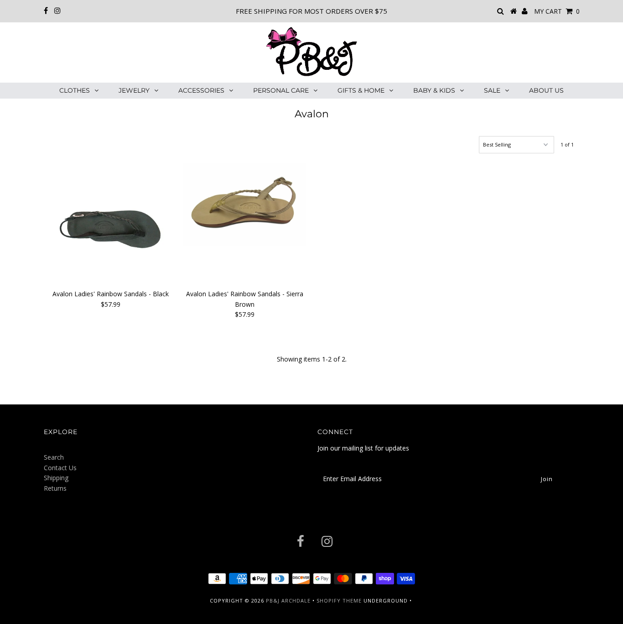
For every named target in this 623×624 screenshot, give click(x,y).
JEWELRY (134, 90)
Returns (55, 488)
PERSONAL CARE (281, 90)
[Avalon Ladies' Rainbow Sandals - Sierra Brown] (244, 204)
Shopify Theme (339, 600)
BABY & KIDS (434, 90)
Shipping (56, 477)
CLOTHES (74, 90)
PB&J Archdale (288, 600)
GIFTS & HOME (360, 90)
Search (54, 457)
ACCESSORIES (201, 90)
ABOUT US (546, 90)
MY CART (557, 11)
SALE (492, 90)
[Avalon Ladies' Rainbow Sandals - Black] (110, 224)
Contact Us (60, 467)
